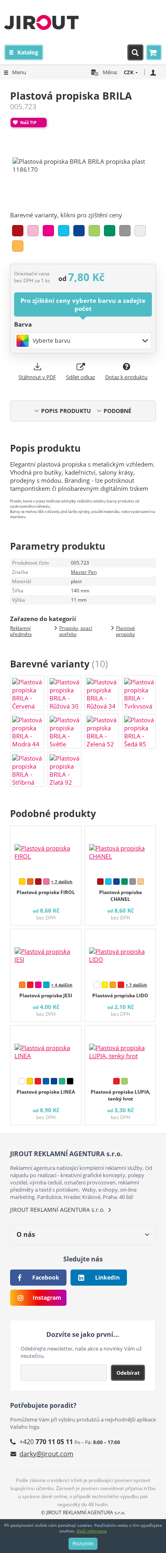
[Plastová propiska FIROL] (45, 850)
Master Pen (84, 572)
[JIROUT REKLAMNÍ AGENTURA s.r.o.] (41, 22)
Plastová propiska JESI (45, 995)
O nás (26, 1234)
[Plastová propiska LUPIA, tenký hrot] (120, 1050)
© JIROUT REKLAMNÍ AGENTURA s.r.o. (83, 1512)
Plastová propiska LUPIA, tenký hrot (120, 1095)
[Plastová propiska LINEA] (45, 1050)
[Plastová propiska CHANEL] (120, 850)
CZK (129, 72)
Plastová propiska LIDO (120, 995)
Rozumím (83, 1544)
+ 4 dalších (62, 985)
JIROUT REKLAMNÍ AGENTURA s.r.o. (57, 1209)
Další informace (92, 1531)
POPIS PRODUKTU (66, 411)
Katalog (27, 52)
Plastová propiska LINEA (46, 1091)
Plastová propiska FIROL (46, 892)
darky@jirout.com (46, 1453)
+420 (46, 1441)
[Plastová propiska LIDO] (120, 953)
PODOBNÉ (117, 411)
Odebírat (128, 1372)
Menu (19, 72)
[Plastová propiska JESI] (45, 953)
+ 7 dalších (62, 881)
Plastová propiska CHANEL (120, 896)
